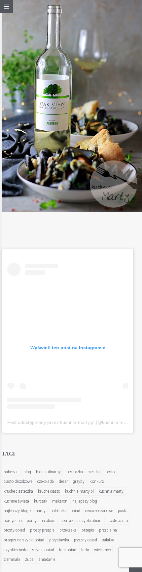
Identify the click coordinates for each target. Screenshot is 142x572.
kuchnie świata (16, 501)
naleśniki (58, 510)
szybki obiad (43, 550)
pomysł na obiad (41, 520)
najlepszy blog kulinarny (25, 510)
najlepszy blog (84, 501)
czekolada (45, 481)
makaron (59, 501)
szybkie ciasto (15, 550)
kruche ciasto (49, 491)
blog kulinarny (48, 472)
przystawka (59, 540)
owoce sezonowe (99, 510)
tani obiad (67, 550)
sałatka (108, 540)
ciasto (110, 472)
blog (27, 472)
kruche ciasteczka (18, 491)
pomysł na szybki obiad (80, 520)
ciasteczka (74, 472)
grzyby (79, 481)
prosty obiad (14, 530)
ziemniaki (12, 559)
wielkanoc (102, 550)
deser (63, 481)
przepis (88, 530)
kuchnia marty (111, 491)
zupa (29, 559)
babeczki (11, 472)
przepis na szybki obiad (24, 540)
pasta (122, 510)
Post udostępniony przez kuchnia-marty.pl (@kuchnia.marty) (70, 422)
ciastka (94, 472)
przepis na (108, 530)
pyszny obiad (85, 540)
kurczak (40, 501)
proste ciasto (117, 520)
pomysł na (13, 520)
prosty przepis (42, 530)
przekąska (68, 530)
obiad (75, 510)
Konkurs (96, 481)
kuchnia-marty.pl (79, 491)
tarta (85, 550)
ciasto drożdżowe (18, 481)
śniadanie (47, 559)
